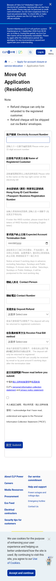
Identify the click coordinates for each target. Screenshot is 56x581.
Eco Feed (9, 503)
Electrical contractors (10, 511)
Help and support (37, 486)
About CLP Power (13, 476)
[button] (49, 560)
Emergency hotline (36, 501)
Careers (8, 483)
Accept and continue (21, 573)
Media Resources (13, 489)
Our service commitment (35, 478)
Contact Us (33, 506)
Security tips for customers (13, 522)
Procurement (11, 496)
